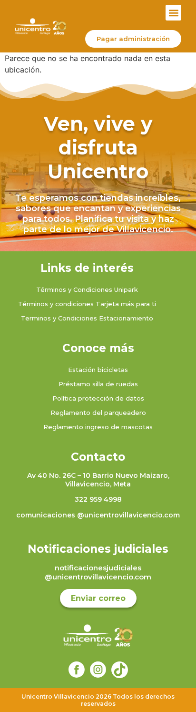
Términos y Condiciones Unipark (87, 289)
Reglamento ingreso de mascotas (98, 427)
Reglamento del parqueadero (98, 412)
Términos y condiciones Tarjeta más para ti (87, 304)
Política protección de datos (98, 398)
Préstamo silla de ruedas (98, 384)
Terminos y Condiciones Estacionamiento (87, 318)
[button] (173, 13)
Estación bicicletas (98, 369)
